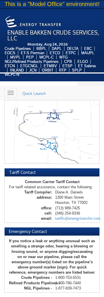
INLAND (17, 70)
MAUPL (87, 53)
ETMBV (50, 66)
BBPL (41, 48)
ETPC (71, 53)
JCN (32, 70)
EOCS (10, 53)
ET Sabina (87, 66)
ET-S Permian (32, 53)
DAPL (57, 48)
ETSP (67, 66)
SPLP (77, 70)
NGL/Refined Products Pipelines (32, 61)
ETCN (10, 66)
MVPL (15, 57)
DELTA (73, 48)
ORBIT (47, 70)
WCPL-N (12, 74)
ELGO (82, 61)
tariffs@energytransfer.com (78, 218)
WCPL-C (46, 57)
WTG (63, 57)
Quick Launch (34, 93)
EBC (88, 48)
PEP (30, 57)
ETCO (55, 53)
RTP (62, 70)
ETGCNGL (29, 66)
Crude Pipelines (18, 48)
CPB (68, 61)
